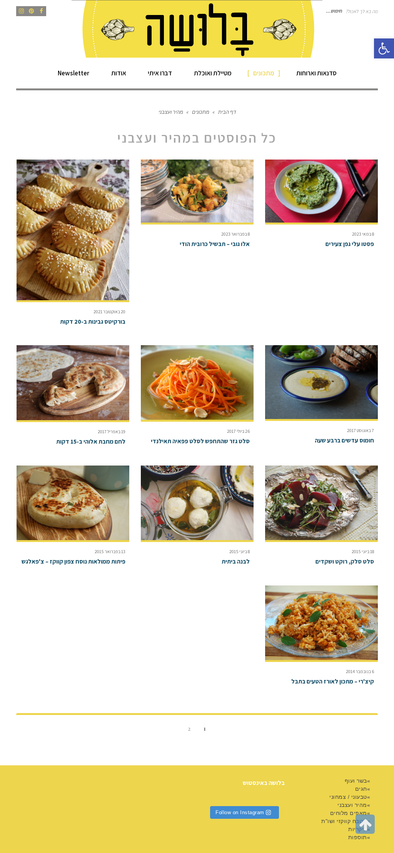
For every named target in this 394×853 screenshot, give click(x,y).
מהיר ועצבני (352, 805)
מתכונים (200, 111)
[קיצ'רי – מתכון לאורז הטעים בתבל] (321, 622)
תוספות (357, 837)
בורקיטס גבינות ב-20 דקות (92, 322)
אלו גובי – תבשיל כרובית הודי (215, 244)
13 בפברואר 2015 (110, 551)
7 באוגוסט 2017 (360, 430)
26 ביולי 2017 (238, 431)
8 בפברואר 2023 (235, 234)
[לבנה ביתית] (197, 503)
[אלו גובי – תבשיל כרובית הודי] (197, 191)
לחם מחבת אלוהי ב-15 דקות (90, 441)
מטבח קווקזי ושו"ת (344, 821)
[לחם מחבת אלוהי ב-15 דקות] (73, 383)
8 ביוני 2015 (239, 551)
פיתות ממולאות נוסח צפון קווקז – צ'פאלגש (73, 561)
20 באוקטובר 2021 (109, 311)
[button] (384, 48)
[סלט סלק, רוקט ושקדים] (321, 503)
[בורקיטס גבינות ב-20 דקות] (73, 230)
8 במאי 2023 (363, 234)
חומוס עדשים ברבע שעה (344, 440)
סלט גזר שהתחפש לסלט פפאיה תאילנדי (200, 441)
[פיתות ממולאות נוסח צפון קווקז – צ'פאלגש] (73, 503)
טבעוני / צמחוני (348, 797)
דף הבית (227, 111)
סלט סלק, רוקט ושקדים (345, 561)
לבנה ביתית (236, 561)
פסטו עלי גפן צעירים (350, 244)
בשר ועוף (356, 781)
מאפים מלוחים (348, 813)
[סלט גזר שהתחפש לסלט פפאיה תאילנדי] (197, 382)
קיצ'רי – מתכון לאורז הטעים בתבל (332, 681)
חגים (361, 789)
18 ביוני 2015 (363, 551)
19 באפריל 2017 (111, 431)
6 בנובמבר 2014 (360, 671)
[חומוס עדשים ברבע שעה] (321, 382)
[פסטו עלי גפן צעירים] (321, 191)
